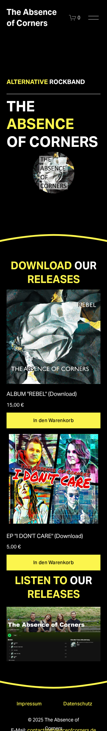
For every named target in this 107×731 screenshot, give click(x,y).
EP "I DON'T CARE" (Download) (45, 535)
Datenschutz (77, 704)
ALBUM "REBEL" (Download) (42, 393)
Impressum (29, 704)
